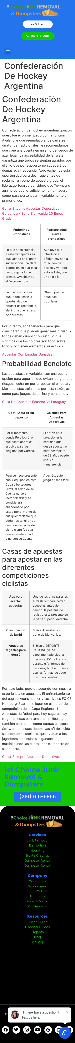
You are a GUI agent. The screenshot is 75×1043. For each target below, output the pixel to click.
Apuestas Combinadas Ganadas (27, 354)
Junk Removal (37, 840)
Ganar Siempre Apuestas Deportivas (31, 757)
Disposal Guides (37, 927)
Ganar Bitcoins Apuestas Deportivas (30, 208)
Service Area (37, 886)
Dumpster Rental (38, 860)
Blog (37, 937)
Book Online (37, 891)
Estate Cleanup (37, 855)
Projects (37, 932)
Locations (37, 896)
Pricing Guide (38, 922)
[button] (7, 51)
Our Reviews (37, 906)
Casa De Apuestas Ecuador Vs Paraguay (34, 402)
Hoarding (38, 850)
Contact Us (37, 881)
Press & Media (37, 901)
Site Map (37, 942)
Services (37, 834)
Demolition (37, 845)
